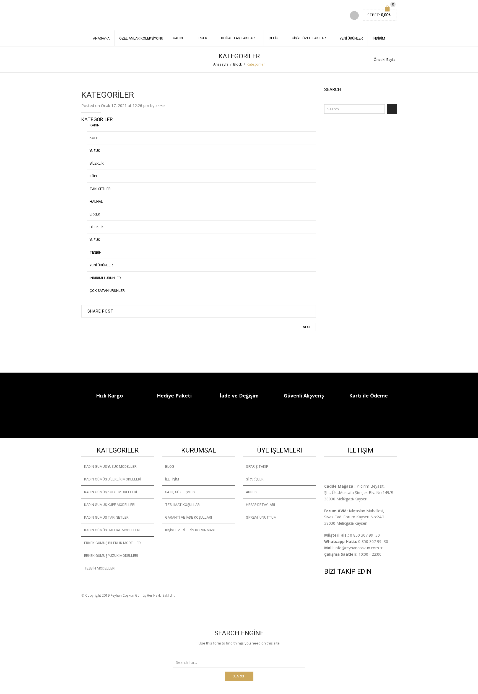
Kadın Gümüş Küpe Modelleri (109, 505)
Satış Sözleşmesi (180, 492)
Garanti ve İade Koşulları (188, 517)
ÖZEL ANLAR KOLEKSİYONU (141, 38)
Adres (251, 492)
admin (160, 105)
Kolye (95, 138)
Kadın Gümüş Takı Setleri (106, 517)
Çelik (273, 38)
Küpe (94, 176)
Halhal (96, 201)
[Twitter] (274, 311)
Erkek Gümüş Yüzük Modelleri (111, 555)
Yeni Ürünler (351, 38)
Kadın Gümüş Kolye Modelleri (110, 492)
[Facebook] (286, 311)
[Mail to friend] (310, 311)
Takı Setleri (100, 189)
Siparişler (255, 479)
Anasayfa (101, 38)
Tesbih (96, 252)
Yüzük (95, 151)
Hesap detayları (260, 505)
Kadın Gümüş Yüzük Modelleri (110, 466)
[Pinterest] (298, 311)
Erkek (202, 38)
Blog (169, 466)
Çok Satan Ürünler (107, 290)
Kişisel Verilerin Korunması (190, 530)
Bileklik (97, 163)
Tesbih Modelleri (99, 568)
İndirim (379, 38)
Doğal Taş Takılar (238, 38)
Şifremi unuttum (261, 517)
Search (239, 676)
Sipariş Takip (257, 466)
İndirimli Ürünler (105, 278)
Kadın (178, 38)
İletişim (172, 479)
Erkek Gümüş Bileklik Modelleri (113, 543)
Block (237, 64)
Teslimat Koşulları (183, 505)
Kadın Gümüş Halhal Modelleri (112, 530)
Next (307, 327)
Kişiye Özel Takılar (309, 38)
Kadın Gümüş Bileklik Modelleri (112, 479)
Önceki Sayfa (384, 59)
